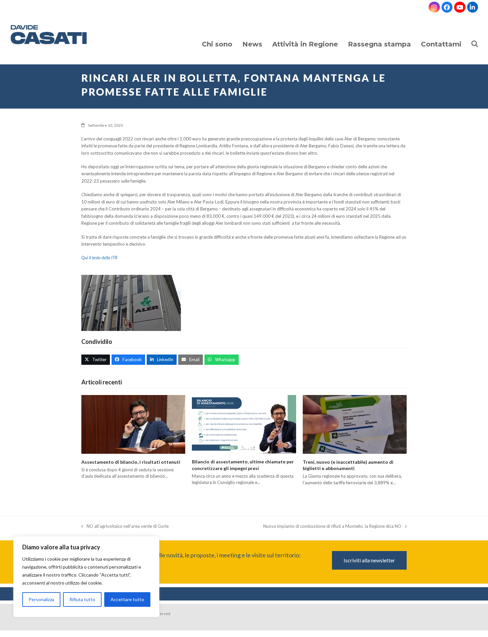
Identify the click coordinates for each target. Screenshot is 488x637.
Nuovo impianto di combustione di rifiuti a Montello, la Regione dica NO (332, 526)
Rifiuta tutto (82, 599)
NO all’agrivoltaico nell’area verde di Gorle (125, 526)
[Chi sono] (217, 38)
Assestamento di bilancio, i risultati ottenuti (130, 462)
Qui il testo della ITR (99, 257)
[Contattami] (441, 38)
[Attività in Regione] (305, 38)
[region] (86, 578)
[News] (252, 38)
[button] (474, 38)
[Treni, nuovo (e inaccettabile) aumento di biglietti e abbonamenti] (355, 424)
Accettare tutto (127, 599)
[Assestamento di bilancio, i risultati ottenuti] (133, 423)
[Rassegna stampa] (379, 38)
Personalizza (41, 599)
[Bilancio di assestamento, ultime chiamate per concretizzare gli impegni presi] (244, 423)
